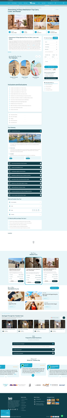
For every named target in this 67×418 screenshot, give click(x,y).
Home (9, 3)
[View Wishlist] (55, 3)
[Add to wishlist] (53, 9)
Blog (39, 3)
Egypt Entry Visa (12, 303)
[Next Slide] (64, 317)
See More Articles (53, 287)
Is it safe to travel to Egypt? (17, 349)
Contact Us (23, 403)
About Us (23, 400)
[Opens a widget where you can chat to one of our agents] (5, 413)
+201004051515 (11, 0)
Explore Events (47, 5)
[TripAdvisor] (17, 409)
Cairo (28, 45)
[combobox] (51, 49)
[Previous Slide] (61, 317)
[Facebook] (8, 409)
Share (57, 9)
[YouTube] (15, 409)
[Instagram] (13, 409)
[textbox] (47, 49)
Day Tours (20, 3)
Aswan (34, 45)
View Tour (20, 281)
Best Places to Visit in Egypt (51, 303)
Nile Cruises (25, 3)
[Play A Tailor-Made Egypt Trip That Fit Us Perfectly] (9, 324)
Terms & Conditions (24, 398)
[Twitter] (11, 409)
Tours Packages (14, 3)
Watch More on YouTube (55, 317)
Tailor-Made (50, 3)
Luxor (28, 48)
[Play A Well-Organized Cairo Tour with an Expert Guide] (57, 324)
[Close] (65, 415)
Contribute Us (24, 410)
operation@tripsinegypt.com (55, 0)
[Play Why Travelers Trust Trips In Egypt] (25, 324)
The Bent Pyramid (14, 77)
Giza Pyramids (36, 77)
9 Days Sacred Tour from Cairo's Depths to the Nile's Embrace (15, 269)
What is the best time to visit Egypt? (18, 343)
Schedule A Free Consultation (51, 78)
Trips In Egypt (14, 416)
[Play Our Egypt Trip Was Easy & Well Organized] (41, 324)
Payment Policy (24, 405)
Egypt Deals (43, 3)
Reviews (23, 408)
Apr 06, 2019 (44, 292)
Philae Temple (25, 77)
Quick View (13, 78)
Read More (11, 306)
